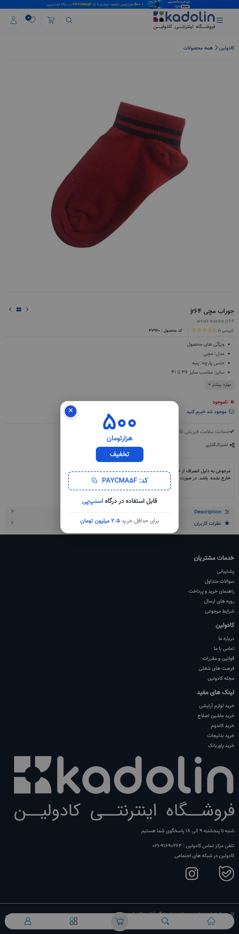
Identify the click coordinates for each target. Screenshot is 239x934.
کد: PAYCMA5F (124, 480)
